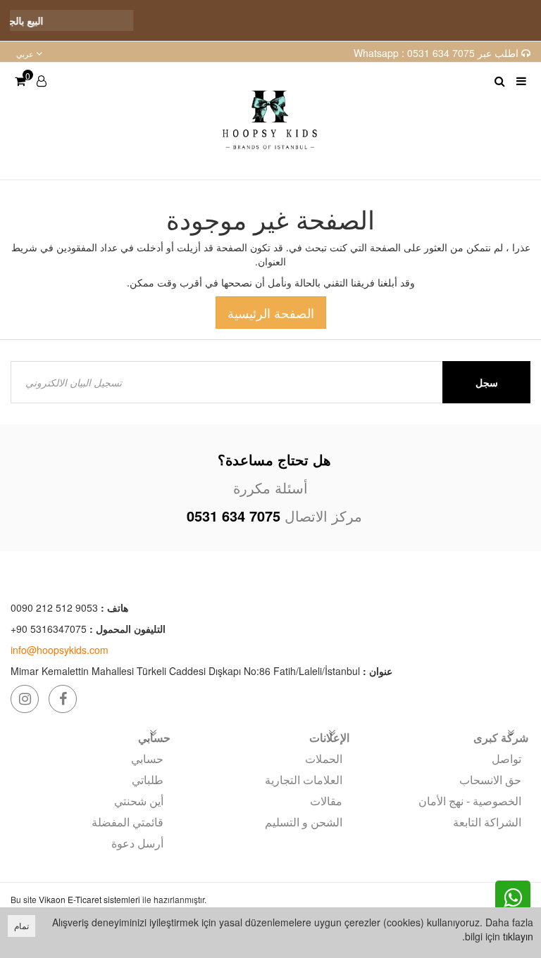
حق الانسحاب (490, 779)
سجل (486, 382)
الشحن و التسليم (303, 822)
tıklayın (518, 936)
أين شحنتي (138, 801)
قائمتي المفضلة (127, 822)
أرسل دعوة (137, 843)
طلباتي (147, 779)
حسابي (147, 758)
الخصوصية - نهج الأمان (469, 801)
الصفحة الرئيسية (271, 312)
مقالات (326, 801)
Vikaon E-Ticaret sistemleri (89, 899)
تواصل (506, 758)
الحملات (323, 758)
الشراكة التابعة (487, 822)
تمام (21, 925)
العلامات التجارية (303, 779)
